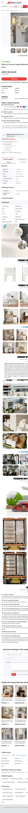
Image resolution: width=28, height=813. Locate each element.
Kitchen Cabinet (18, 761)
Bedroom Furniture (14, 10)
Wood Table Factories (7, 792)
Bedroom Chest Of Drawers (9, 782)
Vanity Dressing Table (20, 796)
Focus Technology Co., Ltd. (18, 807)
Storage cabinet (4, 763)
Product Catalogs (22, 755)
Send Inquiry (14, 79)
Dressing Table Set (19, 792)
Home (2, 10)
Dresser (20, 10)
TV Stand (17, 758)
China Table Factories (7, 789)
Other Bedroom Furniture (16, 778)
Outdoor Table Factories (20, 789)
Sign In (3, 152)
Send (14, 674)
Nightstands (5, 778)
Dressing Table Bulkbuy (8, 799)
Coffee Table (4, 758)
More (2, 802)
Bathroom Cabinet (5, 761)
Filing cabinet (17, 763)
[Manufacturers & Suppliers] (14, 2)
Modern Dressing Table (8, 796)
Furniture (7, 10)
